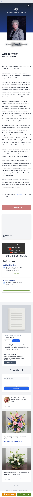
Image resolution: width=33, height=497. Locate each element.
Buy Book (16, 341)
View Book (7, 341)
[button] (16, 422)
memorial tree (20, 194)
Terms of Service (20, 490)
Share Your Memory (10, 362)
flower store (14, 197)
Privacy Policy (12, 490)
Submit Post (16, 388)
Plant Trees (16, 273)
